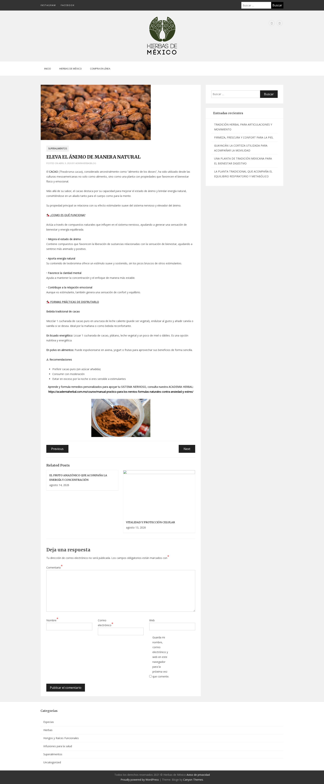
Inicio (47, 68)
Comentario (54, 567)
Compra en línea (100, 68)
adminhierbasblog (85, 163)
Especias (48, 722)
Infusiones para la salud (57, 746)
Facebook (68, 5)
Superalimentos (57, 148)
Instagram (48, 5)
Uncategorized (52, 762)
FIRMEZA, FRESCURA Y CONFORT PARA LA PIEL (243, 137)
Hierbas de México (70, 68)
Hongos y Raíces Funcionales (61, 738)
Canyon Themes (193, 779)
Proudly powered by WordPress (140, 779)
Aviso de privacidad (198, 774)
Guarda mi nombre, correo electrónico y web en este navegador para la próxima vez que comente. (160, 657)
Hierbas (47, 730)
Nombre (52, 620)
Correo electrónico (105, 622)
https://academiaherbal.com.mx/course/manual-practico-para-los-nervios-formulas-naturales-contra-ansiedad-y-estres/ (120, 391)
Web (152, 620)
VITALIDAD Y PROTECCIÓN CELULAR (150, 522)
